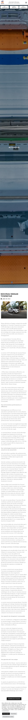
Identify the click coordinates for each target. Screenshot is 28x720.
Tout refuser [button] (13, 713)
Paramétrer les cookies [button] (8, 716)
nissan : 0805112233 (14, 7)
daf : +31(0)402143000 (5, 7)
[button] (26, 2)
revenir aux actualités (14, 698)
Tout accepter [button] (6, 713)
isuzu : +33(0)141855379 (23, 7)
